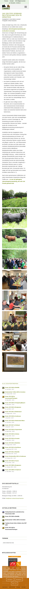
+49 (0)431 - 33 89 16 (15, 3)
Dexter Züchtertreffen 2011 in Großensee (15, 456)
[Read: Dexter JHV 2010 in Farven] (3, 461)
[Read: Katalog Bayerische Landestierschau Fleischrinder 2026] (3, 512)
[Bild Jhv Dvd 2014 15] (15, 301)
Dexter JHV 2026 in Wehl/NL (12, 387)
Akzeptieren (19, 579)
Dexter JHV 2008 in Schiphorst (13, 469)
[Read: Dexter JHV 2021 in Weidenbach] (3, 412)
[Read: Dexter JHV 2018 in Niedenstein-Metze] (3, 421)
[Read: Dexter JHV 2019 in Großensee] (3, 416)
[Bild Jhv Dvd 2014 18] (15, 362)
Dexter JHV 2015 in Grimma (12, 434)
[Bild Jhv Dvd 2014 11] (15, 218)
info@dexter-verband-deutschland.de (15, 498)
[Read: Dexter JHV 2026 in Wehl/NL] (3, 388)
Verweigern (10, 579)
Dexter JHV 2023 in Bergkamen (13, 407)
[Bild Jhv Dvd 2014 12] (15, 239)
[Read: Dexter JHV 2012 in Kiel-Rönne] (3, 448)
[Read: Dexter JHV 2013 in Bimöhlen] (3, 443)
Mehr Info (14, 583)
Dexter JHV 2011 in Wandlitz (12, 451)
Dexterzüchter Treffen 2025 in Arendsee (15, 392)
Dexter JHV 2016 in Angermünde (13, 429)
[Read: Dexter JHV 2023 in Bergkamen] (3, 407)
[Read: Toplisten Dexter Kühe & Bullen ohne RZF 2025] (3, 523)
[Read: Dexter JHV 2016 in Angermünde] (3, 430)
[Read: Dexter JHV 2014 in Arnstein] (3, 439)
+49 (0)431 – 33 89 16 (11, 491)
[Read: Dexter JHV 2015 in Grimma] (3, 434)
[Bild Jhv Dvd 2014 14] (15, 280)
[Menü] (25, 6)
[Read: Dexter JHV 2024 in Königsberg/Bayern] (3, 403)
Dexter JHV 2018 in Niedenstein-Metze (15, 420)
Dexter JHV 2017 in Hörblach (12, 425)
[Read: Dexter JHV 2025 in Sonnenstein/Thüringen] (3, 397)
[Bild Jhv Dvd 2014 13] (15, 259)
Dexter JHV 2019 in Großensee (13, 416)
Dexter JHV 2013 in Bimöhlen (12, 442)
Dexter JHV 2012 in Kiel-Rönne (13, 447)
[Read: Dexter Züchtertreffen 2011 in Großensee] (3, 457)
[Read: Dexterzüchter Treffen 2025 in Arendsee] (3, 392)
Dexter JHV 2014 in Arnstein (12, 438)
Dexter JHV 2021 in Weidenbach (13, 411)
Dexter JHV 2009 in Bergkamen (13, 465)
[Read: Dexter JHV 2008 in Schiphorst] (3, 470)
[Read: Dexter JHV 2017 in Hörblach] (3, 425)
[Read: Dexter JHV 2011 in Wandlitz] (3, 452)
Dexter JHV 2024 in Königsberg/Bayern (15, 402)
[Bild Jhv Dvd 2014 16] (15, 321)
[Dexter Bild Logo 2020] (12, 6)
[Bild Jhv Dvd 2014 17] (15, 342)
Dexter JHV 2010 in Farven (12, 460)
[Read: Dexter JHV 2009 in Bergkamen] (3, 465)
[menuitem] (25, 6)
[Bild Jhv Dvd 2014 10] (15, 198)
